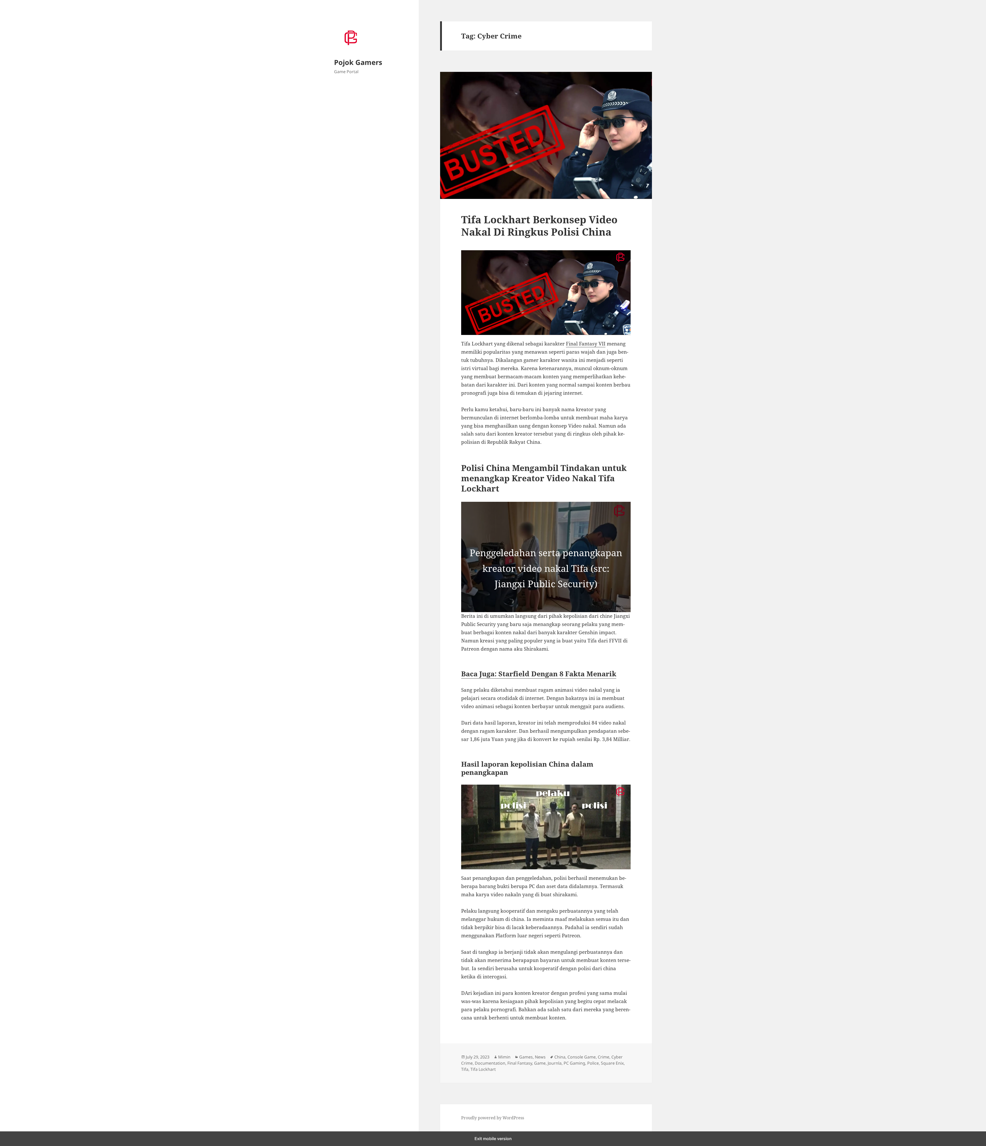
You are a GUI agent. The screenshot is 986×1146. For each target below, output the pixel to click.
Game (540, 1063)
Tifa (464, 1069)
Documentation (490, 1063)
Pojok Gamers (358, 62)
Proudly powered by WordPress (492, 1118)
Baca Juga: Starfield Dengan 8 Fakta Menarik (538, 673)
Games (526, 1057)
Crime (603, 1057)
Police (593, 1063)
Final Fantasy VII (585, 343)
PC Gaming (574, 1063)
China (559, 1057)
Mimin (504, 1057)
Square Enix (612, 1063)
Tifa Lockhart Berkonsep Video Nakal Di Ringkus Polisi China (539, 225)
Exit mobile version (493, 1138)
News (540, 1057)
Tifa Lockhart (483, 1069)
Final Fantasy (519, 1063)
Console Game (581, 1057)
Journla (555, 1063)
